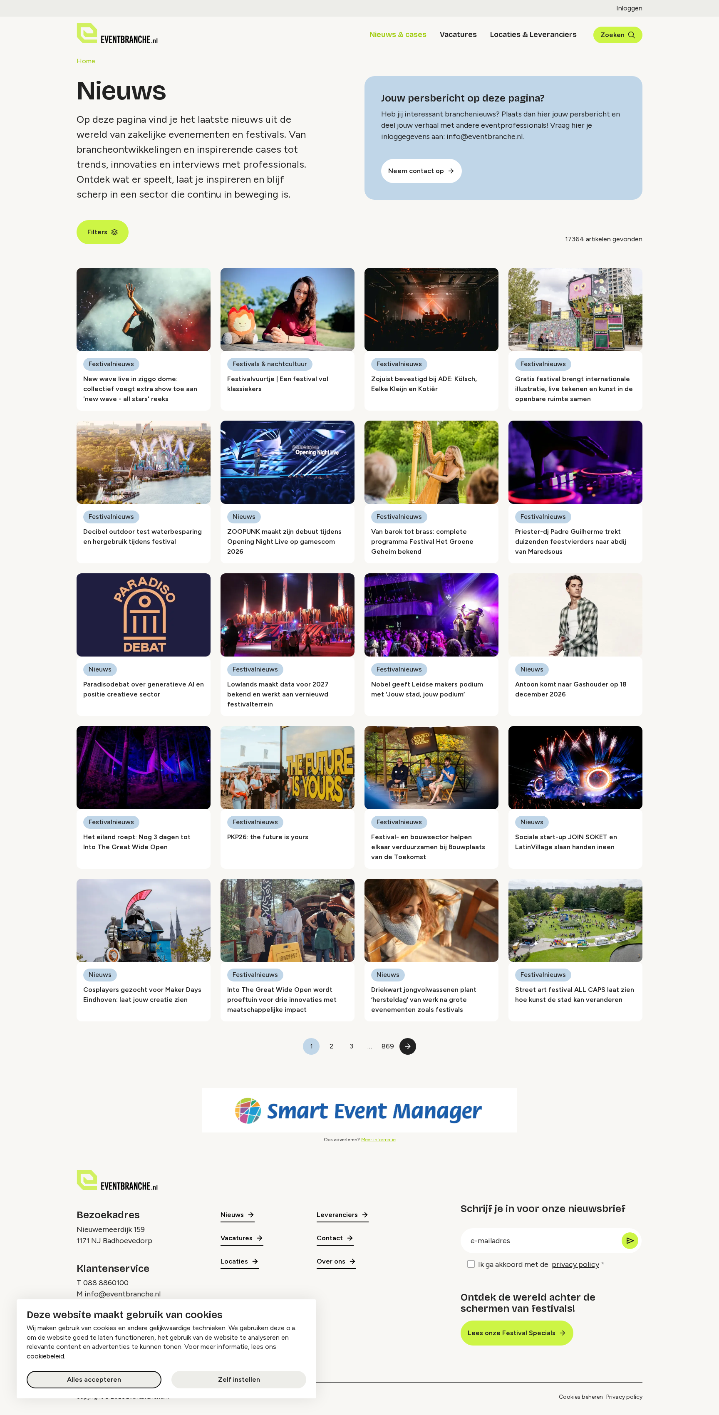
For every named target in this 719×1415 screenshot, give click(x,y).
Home (86, 61)
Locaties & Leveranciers (533, 34)
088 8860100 (106, 1282)
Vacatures (458, 34)
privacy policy (575, 1264)
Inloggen (629, 8)
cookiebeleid (45, 1356)
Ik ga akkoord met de (538, 1264)
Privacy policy (624, 1396)
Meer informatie (378, 1139)
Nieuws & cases (397, 34)
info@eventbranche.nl (122, 1294)
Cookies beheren (581, 1396)
